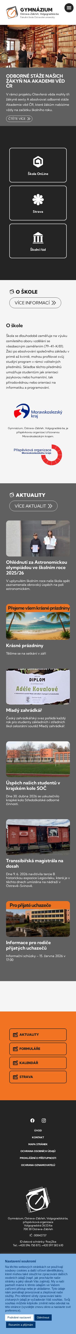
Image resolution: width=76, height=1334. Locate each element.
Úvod (38, 1130)
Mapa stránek (38, 1144)
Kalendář (28, 1063)
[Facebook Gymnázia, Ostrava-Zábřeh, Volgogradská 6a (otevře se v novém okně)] (32, 1120)
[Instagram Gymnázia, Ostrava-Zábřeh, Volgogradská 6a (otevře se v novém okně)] (44, 1120)
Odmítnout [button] (43, 1317)
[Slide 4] (64, 33)
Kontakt (38, 1137)
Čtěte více (17, 119)
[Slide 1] (47, 33)
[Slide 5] (70, 33)
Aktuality (29, 1035)
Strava (26, 1077)
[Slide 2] (53, 33)
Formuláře (29, 1049)
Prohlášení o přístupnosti (38, 1157)
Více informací (33, 302)
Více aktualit (31, 506)
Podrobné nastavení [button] (19, 1317)
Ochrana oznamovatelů (38, 1165)
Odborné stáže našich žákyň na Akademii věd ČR (35, 81)
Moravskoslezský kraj (38, 411)
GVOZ (38, 1199)
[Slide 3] (59, 33)
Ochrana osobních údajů (38, 1151)
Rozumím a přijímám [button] (21, 1324)
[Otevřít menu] (69, 7)
